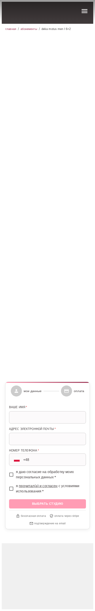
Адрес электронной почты (32, 429)
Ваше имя (18, 407)
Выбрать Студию (37, 371)
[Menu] (84, 11)
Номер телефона (24, 450)
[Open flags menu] (16, 459)
